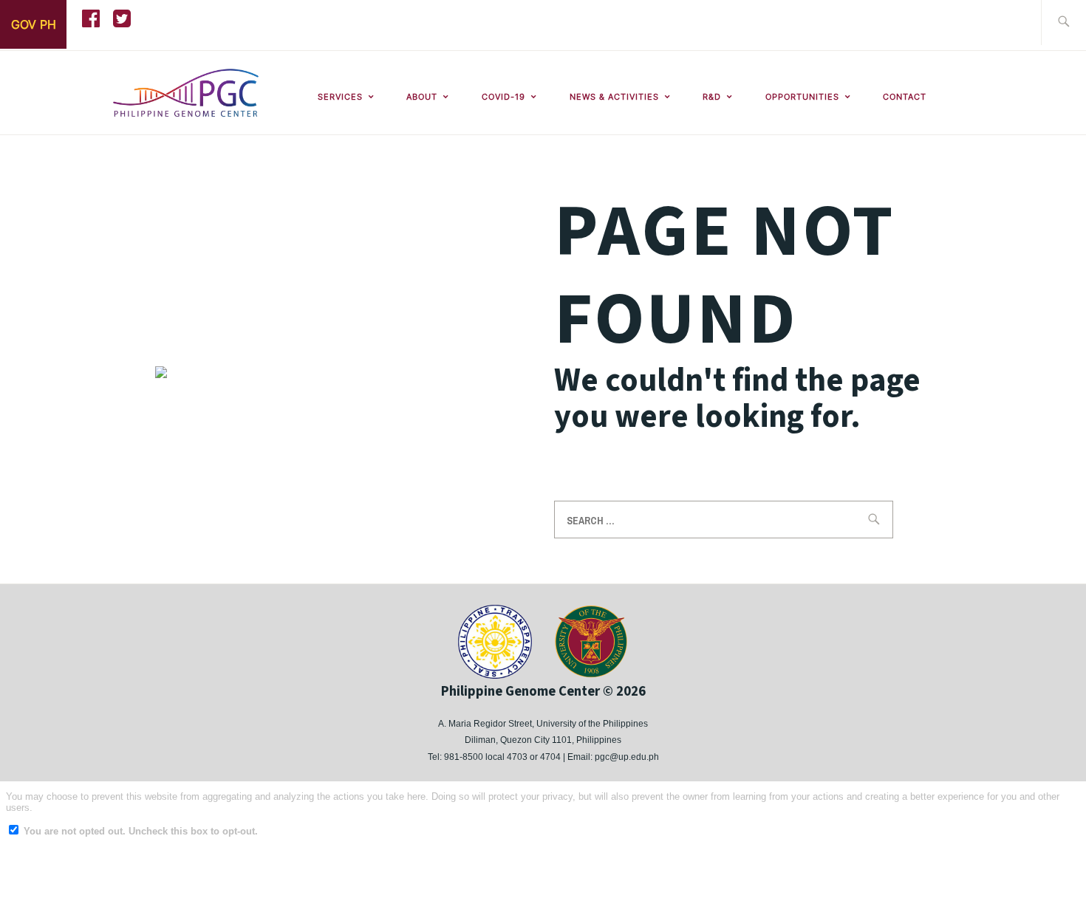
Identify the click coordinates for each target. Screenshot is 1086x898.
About (421, 97)
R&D (712, 97)
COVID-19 (503, 97)
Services (340, 97)
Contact (904, 97)
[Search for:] (1063, 22)
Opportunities (802, 97)
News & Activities (614, 97)
